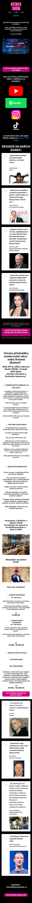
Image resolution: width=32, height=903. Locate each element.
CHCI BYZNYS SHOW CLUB (16, 895)
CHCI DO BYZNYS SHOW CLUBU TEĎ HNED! (16, 69)
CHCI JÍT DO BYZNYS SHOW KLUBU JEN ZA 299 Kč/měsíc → (16, 332)
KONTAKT (16, 16)
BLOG (22, 12)
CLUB (9, 12)
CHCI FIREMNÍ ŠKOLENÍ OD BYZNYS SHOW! (16, 694)
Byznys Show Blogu (21, 139)
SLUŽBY (16, 12)
